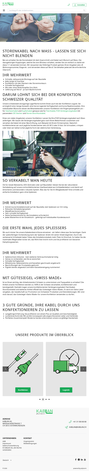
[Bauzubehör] (46, 399)
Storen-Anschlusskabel (35, 113)
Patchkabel (50, 111)
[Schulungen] (49, 399)
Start (4, 16)
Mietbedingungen (30, 443)
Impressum (7, 443)
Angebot (10, 16)
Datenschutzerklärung (11, 446)
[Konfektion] (42, 399)
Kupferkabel (27, 111)
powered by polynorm (79, 468)
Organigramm (29, 441)
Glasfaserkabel (12, 111)
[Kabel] (39, 399)
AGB (4, 441)
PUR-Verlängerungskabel (66, 111)
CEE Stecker (17, 113)
